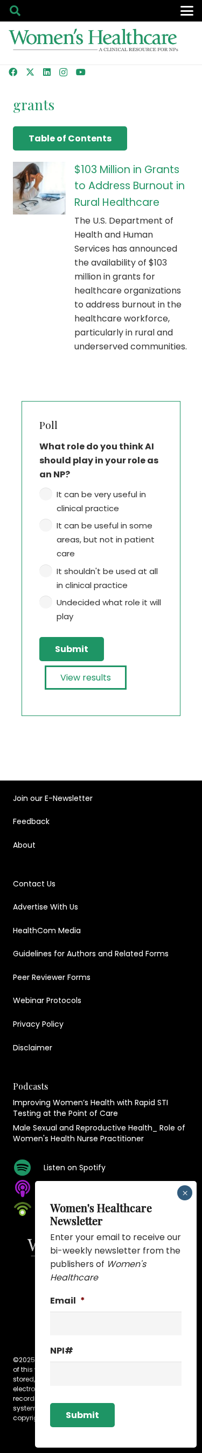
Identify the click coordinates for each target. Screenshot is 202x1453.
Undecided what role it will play (109, 609)
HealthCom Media (47, 930)
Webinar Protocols (47, 1000)
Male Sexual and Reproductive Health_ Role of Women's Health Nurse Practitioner (99, 1133)
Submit (71, 649)
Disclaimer (32, 1047)
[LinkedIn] (47, 72)
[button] (15, 11)
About (24, 845)
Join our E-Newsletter (53, 798)
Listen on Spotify (75, 1167)
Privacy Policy (38, 1024)
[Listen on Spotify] (28, 1167)
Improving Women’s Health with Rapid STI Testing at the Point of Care (90, 1108)
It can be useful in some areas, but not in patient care (106, 539)
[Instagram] (63, 72)
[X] (30, 72)
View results (85, 677)
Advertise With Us (45, 906)
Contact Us (34, 883)
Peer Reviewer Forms (51, 977)
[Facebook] (13, 72)
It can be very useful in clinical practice (101, 501)
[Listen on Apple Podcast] (28, 1188)
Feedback (31, 821)
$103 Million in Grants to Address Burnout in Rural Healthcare (129, 186)
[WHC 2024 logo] (94, 43)
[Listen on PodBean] (28, 1209)
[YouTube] (81, 72)
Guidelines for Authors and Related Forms (91, 953)
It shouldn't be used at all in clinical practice (107, 578)
